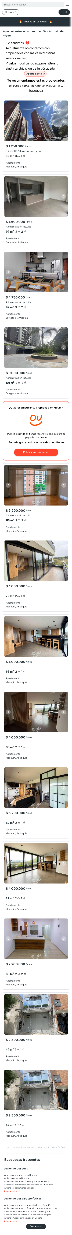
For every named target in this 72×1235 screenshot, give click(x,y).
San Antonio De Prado (56, 1147)
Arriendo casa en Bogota (16, 1178)
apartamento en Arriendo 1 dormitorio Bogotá (27, 1211)
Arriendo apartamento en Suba (19, 1187)
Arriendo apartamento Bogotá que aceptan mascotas (30, 1208)
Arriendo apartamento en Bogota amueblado (26, 1181)
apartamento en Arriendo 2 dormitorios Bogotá (27, 1214)
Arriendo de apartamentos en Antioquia (29, 1147)
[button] (35, 73)
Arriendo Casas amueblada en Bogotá (23, 1217)
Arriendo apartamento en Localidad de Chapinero (28, 1184)
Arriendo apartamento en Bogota (20, 1175)
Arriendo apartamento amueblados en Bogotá (27, 1205)
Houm (8, 1147)
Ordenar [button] (9, 12)
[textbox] (33, 4)
